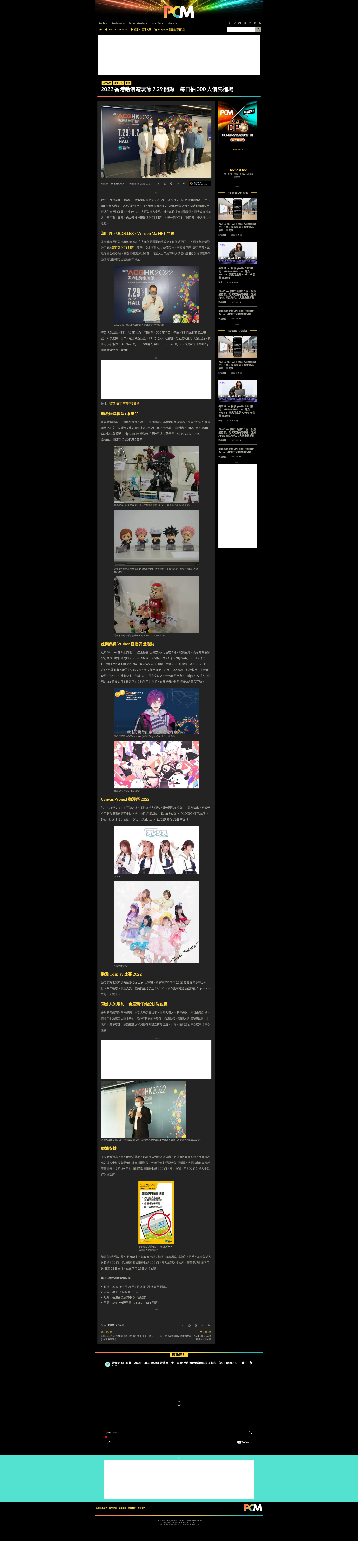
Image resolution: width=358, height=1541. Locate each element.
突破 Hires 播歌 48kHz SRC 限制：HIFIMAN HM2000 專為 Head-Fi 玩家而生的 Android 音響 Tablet (236, 273)
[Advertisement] (179, 54)
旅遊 (128, 83)
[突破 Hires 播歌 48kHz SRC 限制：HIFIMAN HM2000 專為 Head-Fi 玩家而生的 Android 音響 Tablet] (237, 253)
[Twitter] (254, 23)
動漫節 (111, 1325)
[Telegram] (171, 183)
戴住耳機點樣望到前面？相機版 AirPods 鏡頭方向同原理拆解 (236, 312)
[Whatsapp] (249, 23)
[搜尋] (258, 29)
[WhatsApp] (165, 183)
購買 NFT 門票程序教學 (124, 403)
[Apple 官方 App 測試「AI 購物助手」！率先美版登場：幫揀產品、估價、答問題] (237, 209)
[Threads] (244, 23)
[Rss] (259, 23)
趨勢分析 (118, 83)
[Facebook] (229, 23)
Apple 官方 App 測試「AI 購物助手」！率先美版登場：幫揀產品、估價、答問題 (237, 227)
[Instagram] (234, 23)
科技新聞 (107, 83)
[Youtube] (239, 23)
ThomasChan (116, 183)
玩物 (220, 282)
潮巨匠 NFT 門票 (123, 247)
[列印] (184, 183)
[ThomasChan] (237, 156)
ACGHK (120, 1325)
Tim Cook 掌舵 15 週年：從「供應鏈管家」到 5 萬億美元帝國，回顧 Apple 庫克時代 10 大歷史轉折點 (237, 294)
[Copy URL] (177, 183)
